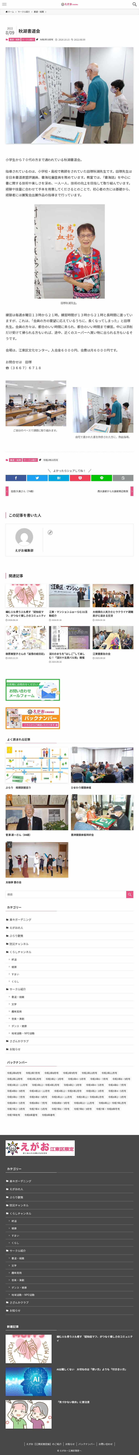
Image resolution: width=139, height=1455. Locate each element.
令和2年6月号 (14, 1073)
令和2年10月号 (46, 39)
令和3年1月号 (34, 1079)
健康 (14, 967)
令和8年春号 (48, 1115)
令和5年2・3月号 (95, 1091)
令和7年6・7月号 (61, 1109)
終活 (14, 959)
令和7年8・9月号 (83, 1109)
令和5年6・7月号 (16, 1097)
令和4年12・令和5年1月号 (68, 1091)
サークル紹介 (28, 39)
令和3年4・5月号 (77, 1079)
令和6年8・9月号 (61, 1103)
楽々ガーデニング (20, 919)
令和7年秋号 (13, 1115)
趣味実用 (17, 1011)
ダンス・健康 (19, 1026)
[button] (134, 4)
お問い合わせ (106, 1444)
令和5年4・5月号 (117, 1091)
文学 (14, 1004)
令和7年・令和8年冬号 (108, 1109)
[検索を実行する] (129, 894)
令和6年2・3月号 (117, 1097)
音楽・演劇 (18, 1018)
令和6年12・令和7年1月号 (112, 1103)
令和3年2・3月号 (55, 1079)
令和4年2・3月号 (73, 1085)
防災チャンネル (19, 944)
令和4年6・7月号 (117, 1085)
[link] (50, 532)
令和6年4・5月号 (16, 1103)
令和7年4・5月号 (38, 1109)
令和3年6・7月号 (99, 1079)
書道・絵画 (15, 39)
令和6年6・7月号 (38, 1103)
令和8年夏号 (30, 1115)
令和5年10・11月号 (62, 1097)
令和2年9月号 (70, 1073)
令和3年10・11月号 (17, 1085)
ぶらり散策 (16, 936)
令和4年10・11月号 (39, 1091)
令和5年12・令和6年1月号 (90, 1097)
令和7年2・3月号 (16, 1109)
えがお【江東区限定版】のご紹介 (44, 1444)
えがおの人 (16, 928)
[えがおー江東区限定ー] (69, 4)
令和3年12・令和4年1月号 (45, 1085)
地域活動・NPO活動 (23, 1033)
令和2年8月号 (51, 1073)
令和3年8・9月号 (121, 1079)
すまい (15, 974)
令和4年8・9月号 (16, 1091)
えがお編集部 (24, 550)
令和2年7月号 (33, 1073)
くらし (15, 981)
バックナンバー (86, 1444)
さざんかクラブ (19, 1041)
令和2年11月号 (109, 1073)
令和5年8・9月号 (38, 1097)
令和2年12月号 (15, 1079)
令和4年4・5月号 (95, 1085)
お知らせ (15, 1049)
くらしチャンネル (20, 952)
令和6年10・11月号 (84, 1103)
